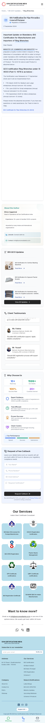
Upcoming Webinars (30, 693)
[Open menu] (42, 4)
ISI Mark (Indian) (29, 666)
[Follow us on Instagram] (26, 705)
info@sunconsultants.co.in (20, 616)
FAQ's (3, 690)
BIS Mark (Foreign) (29, 669)
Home (4, 11)
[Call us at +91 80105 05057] (22, 629)
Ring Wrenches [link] (28, 11)
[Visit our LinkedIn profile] (18, 705)
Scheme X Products (30, 696)
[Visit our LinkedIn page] (27, 629)
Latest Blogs (28, 684)
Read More (18, 264)
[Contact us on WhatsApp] (17, 629)
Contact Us (5, 687)
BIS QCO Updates (14, 11)
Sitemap (4, 693)
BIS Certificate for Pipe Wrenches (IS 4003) (18, 110)
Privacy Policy (34, 498)
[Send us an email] (22, 705)
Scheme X (27, 675)
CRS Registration (29, 672)
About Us (5, 684)
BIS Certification (29, 662)
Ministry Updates (29, 690)
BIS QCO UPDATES (30, 687)
